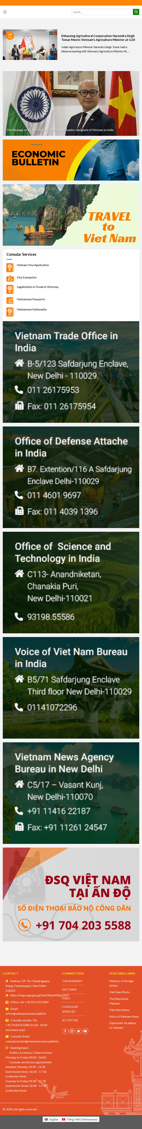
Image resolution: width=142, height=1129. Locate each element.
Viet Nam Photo (119, 992)
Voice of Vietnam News (124, 1016)
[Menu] (5, 11)
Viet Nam (69, 989)
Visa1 (66, 998)
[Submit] (136, 12)
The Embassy (72, 981)
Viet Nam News (119, 1010)
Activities (70, 1020)
